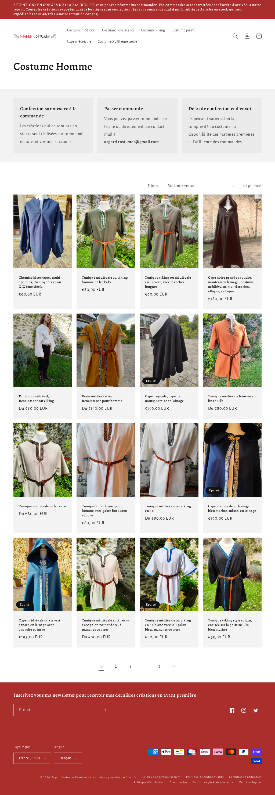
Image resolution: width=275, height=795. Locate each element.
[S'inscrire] (104, 710)
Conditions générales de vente (213, 782)
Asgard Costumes (63, 777)
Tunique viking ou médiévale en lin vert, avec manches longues (168, 282)
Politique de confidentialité (205, 776)
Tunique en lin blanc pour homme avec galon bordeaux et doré (104, 510)
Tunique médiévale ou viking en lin (168, 508)
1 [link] (101, 667)
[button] (235, 36)
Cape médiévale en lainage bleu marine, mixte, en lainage (232, 508)
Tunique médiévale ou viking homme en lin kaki (105, 279)
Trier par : (155, 186)
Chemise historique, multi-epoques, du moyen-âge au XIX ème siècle (40, 282)
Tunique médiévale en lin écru (42, 506)
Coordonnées (178, 782)
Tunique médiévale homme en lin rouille (232, 398)
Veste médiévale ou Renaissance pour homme (102, 398)
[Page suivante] (174, 667)
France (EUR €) (29, 758)
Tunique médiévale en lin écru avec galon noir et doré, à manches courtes (105, 625)
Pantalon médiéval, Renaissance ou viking (36, 398)
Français (65, 758)
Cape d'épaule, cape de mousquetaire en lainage (164, 398)
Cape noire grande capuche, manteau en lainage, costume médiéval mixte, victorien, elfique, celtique (231, 284)
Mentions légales (250, 782)
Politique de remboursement (161, 776)
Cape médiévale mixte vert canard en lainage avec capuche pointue (39, 625)
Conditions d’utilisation (245, 776)
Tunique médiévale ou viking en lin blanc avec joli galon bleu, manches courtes (168, 625)
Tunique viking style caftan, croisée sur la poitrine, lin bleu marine (230, 625)
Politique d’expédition (149, 782)
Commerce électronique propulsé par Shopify (105, 777)
